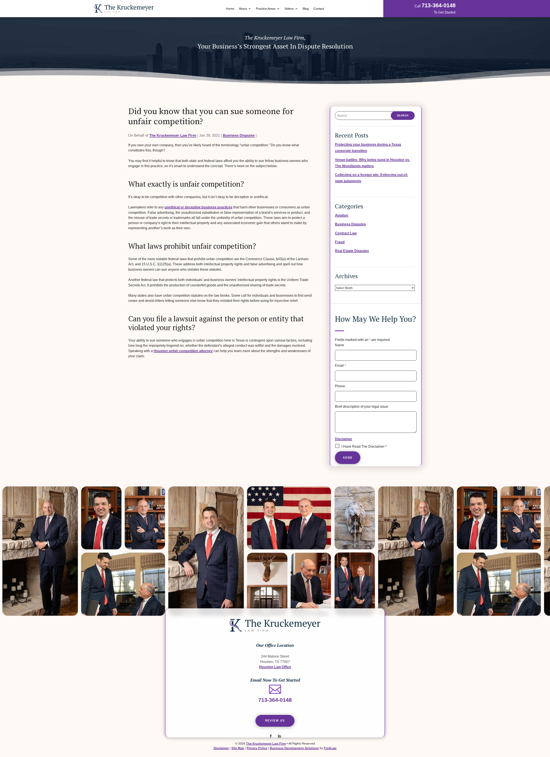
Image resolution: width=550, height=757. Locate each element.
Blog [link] (306, 8)
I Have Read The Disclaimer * (364, 446)
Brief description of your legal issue (361, 406)
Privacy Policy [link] (257, 748)
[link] (124, 9)
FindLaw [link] (330, 748)
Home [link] (230, 8)
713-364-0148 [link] (438, 5)
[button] (270, 736)
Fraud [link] (340, 242)
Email (340, 365)
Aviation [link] (341, 215)
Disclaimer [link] (221, 748)
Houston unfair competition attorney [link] (183, 351)
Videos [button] (289, 8)
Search (403, 115)
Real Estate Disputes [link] (352, 251)
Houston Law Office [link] (275, 667)
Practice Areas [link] (265, 8)
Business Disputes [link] (239, 135)
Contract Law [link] (346, 233)
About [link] (243, 8)
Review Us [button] (275, 720)
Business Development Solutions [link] (294, 748)
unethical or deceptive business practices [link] (198, 207)
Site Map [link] (237, 748)
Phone (340, 386)
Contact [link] (318, 8)
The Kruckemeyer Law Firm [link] (172, 135)
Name (339, 345)
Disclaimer (343, 439)
